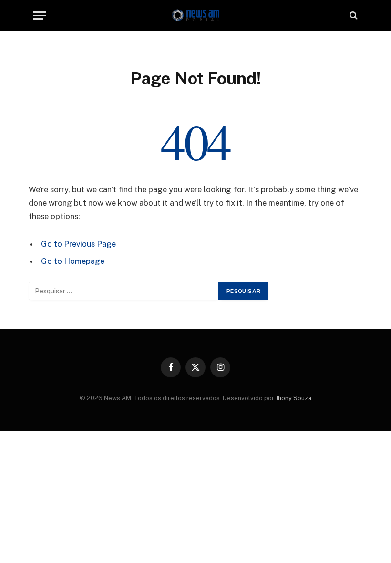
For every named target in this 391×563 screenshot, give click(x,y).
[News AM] (195, 15)
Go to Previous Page (78, 244)
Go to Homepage (72, 261)
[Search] (353, 15)
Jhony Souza (293, 398)
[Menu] (39, 15)
